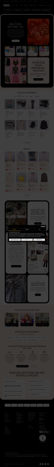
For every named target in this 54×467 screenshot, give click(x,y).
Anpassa (26, 239)
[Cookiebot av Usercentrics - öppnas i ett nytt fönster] (41, 226)
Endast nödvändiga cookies (15, 239)
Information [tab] (27, 229)
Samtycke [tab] (14, 229)
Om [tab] (39, 229)
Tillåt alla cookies (39, 239)
